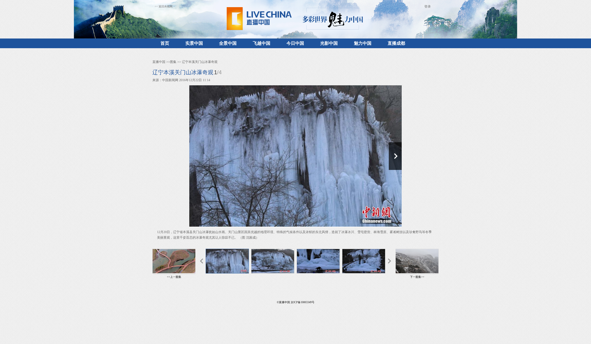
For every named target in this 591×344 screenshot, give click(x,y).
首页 (164, 43)
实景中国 (194, 43)
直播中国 (158, 62)
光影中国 (329, 43)
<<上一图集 (174, 277)
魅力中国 (362, 43)
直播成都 (396, 43)
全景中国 (228, 43)
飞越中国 (261, 43)
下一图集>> (417, 277)
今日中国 (295, 43)
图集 (173, 62)
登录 (427, 6)
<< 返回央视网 (163, 6)
